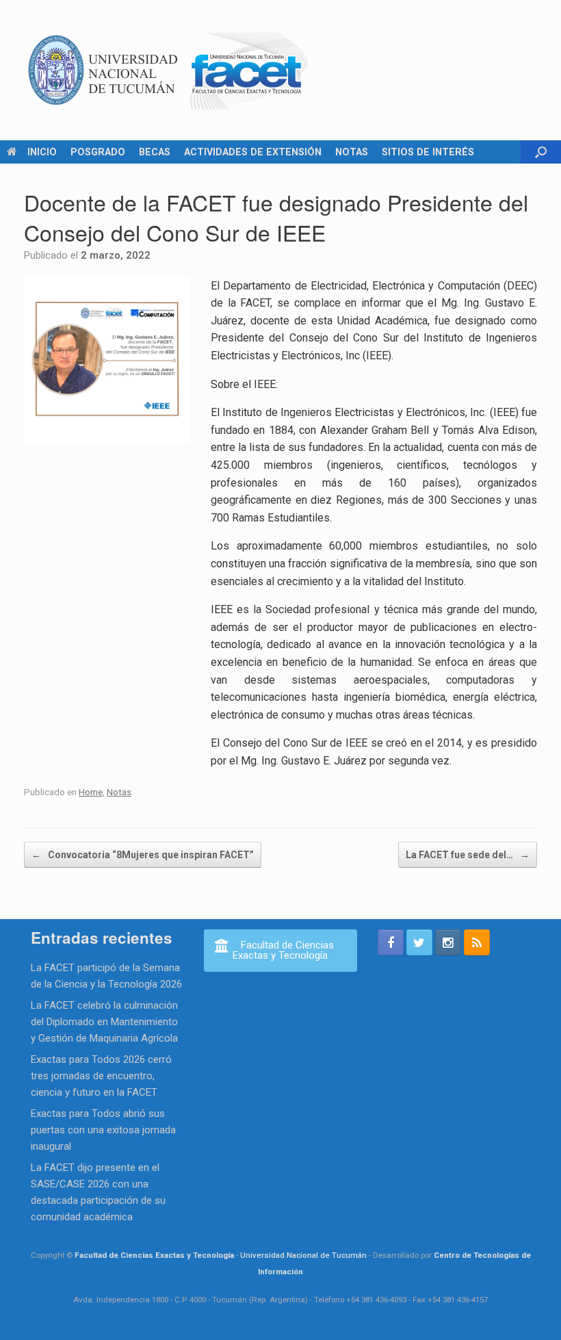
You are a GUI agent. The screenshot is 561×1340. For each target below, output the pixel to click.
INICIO (42, 151)
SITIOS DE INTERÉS (428, 151)
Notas (119, 791)
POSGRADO (97, 151)
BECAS (154, 151)
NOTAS (351, 151)
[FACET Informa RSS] (477, 942)
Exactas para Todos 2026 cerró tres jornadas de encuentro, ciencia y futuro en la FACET (101, 1075)
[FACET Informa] (168, 70)
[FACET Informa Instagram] (448, 942)
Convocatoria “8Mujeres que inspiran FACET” (142, 854)
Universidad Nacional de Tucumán (303, 1255)
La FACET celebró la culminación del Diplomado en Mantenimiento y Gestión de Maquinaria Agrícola (104, 1021)
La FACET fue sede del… (468, 854)
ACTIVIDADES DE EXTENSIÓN (253, 151)
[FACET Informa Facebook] (391, 942)
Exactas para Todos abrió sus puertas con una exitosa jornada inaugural (103, 1129)
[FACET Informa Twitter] (419, 942)
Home (91, 791)
